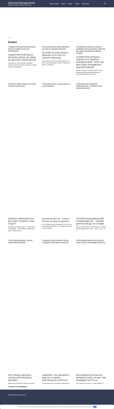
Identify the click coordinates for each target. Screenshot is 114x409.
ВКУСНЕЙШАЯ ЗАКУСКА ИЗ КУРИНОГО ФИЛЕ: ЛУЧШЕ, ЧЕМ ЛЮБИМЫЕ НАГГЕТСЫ (91, 377)
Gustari (70, 4)
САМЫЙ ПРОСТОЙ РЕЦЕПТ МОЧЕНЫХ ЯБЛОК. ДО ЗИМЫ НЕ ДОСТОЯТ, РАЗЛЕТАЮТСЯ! (22, 57)
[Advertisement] (57, 20)
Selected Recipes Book (21, 2)
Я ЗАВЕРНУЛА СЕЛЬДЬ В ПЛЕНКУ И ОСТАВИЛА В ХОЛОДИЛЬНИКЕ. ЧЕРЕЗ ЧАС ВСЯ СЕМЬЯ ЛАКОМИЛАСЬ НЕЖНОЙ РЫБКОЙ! (90, 62)
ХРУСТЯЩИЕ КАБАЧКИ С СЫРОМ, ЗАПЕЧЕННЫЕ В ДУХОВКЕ (20, 377)
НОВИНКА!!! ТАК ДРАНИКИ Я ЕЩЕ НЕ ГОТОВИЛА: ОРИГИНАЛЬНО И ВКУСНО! (55, 377)
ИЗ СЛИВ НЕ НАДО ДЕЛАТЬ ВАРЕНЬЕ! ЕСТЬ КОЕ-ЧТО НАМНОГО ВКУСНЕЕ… (55, 55)
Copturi (77, 4)
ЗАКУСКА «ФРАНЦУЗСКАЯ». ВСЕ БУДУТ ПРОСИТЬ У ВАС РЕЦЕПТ (21, 221)
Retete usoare (54, 4)
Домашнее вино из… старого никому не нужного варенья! (56, 219)
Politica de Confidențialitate (17, 387)
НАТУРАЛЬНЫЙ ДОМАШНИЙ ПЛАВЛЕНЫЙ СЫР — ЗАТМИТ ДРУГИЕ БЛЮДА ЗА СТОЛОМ (90, 221)
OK (95, 406)
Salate (63, 4)
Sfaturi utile (85, 4)
